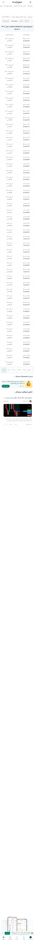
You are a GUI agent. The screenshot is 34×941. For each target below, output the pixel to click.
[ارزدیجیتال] (17, 2)
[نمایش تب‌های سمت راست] (30, 21)
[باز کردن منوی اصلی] (30, 2)
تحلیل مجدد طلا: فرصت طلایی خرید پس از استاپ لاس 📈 (18, 398)
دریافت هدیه (6, 386)
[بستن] (3, 933)
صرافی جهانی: (8, 6)
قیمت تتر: (23, 6)
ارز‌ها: (31, 6)
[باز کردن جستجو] (4, 2)
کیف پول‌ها (6, 21)
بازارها (21, 21)
